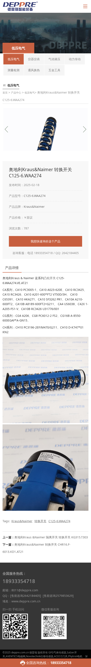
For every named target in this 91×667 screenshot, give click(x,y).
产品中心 (16, 92)
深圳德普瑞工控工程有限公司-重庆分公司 (45, 658)
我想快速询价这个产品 (45, 241)
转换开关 (40, 521)
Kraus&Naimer (34, 207)
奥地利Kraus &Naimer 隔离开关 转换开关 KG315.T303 (51, 537)
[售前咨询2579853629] (58, 596)
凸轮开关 (50, 278)
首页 (5, 92)
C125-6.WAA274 (35, 196)
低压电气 (30, 92)
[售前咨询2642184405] (25, 596)
